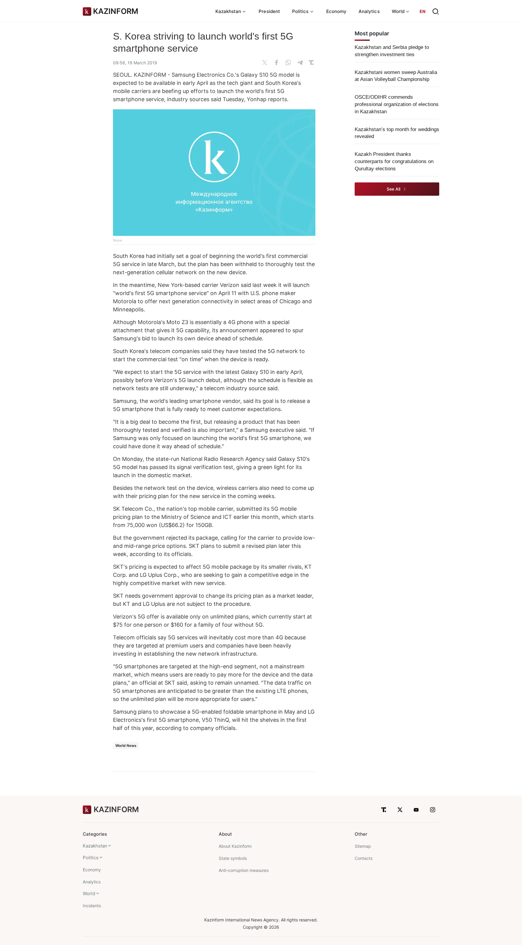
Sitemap (363, 846)
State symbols (233, 858)
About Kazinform (235, 846)
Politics (90, 857)
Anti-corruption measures (244, 870)
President (269, 11)
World (89, 893)
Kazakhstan (95, 846)
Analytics (369, 11)
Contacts (363, 858)
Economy (336, 11)
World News (126, 745)
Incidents (92, 905)
